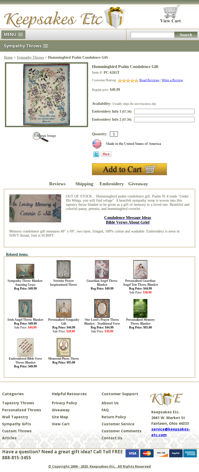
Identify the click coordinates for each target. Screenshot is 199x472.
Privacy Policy (64, 402)
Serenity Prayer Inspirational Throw (63, 282)
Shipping (84, 183)
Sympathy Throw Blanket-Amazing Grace (25, 282)
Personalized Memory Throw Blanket (140, 321)
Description (30, 183)
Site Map (60, 416)
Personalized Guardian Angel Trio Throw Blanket (140, 282)
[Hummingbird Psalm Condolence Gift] (46, 125)
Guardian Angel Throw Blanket (102, 282)
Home (8, 57)
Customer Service (118, 423)
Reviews (57, 183)
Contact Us (112, 437)
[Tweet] (96, 156)
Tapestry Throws (18, 402)
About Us (110, 402)
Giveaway (138, 183)
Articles (9, 437)
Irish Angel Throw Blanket (25, 319)
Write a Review (172, 80)
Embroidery (111, 183)
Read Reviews (149, 80)
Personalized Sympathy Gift (63, 321)
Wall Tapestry (15, 416)
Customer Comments (121, 430)
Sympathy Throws (30, 57)
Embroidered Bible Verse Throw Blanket (25, 360)
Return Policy (114, 416)
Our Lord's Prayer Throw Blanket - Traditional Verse (102, 321)
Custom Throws (17, 430)
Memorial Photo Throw (63, 358)
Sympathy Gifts (16, 423)
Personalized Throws (21, 409)
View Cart (61, 423)
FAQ (105, 409)
